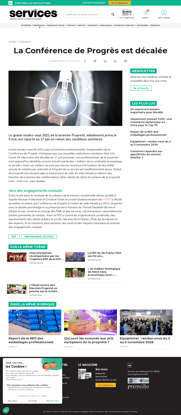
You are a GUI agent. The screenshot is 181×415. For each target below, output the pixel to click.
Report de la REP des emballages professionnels (148, 133)
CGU (92, 411)
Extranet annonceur (94, 2)
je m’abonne (120, 3)
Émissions (155, 25)
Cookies (134, 411)
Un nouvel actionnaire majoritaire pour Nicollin (146, 111)
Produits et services (124, 25)
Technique (92, 25)
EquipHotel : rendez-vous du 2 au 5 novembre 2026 (150, 143)
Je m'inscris (141, 88)
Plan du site (66, 411)
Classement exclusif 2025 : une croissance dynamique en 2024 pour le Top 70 (151, 122)
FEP (14, 236)
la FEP (107, 199)
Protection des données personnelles (112, 411)
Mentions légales (80, 411)
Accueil (12, 41)
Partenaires (142, 25)
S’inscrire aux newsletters (33, 3)
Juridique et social (56, 25)
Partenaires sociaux (39, 236)
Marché (81, 25)
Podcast (71, 25)
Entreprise (26, 25)
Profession (39, 25)
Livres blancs (106, 25)
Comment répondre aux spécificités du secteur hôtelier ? (146, 154)
